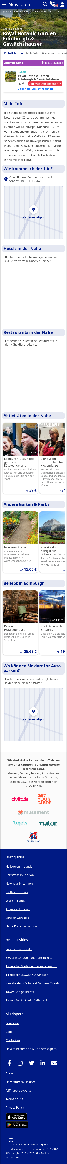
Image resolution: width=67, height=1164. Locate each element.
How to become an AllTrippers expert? (31, 1049)
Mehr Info (32, 53)
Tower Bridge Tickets (20, 992)
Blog (9, 1032)
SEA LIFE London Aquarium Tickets (29, 958)
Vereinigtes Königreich (19, 11)
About (10, 1073)
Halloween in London (20, 866)
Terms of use (14, 1099)
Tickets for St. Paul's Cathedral (26, 1000)
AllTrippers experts (18, 1090)
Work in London (16, 901)
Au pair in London (18, 909)
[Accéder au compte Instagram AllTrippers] (21, 1064)
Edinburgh (40, 11)
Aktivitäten (54, 11)
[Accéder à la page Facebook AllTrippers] (10, 1064)
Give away (12, 1023)
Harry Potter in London (21, 926)
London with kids (17, 918)
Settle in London (17, 892)
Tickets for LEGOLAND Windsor (27, 975)
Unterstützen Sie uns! (20, 1082)
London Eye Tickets (19, 949)
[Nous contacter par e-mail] (55, 1064)
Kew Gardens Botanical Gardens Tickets (32, 983)
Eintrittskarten (13, 53)
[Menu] (4, 4)
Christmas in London (20, 875)
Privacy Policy (15, 1108)
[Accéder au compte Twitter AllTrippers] (32, 1064)
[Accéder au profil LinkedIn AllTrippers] (43, 1064)
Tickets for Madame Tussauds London (31, 966)
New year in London (19, 884)
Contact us (13, 1040)
